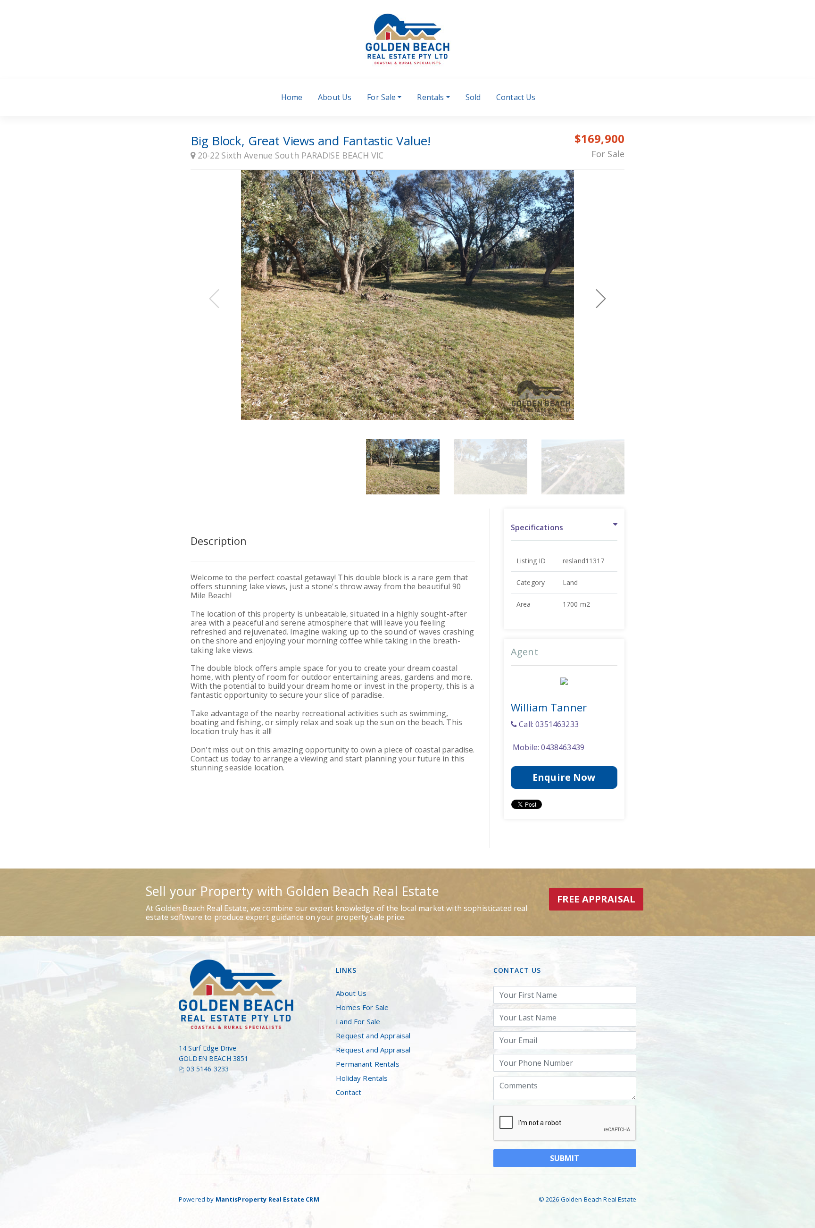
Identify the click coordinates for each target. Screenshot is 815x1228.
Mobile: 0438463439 (547, 747)
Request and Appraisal (373, 1035)
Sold (473, 97)
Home (292, 97)
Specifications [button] (537, 527)
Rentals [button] (430, 97)
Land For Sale (358, 1021)
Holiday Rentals (362, 1078)
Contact (348, 1092)
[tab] (564, 528)
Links (346, 970)
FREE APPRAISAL (596, 899)
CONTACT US (517, 970)
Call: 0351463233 (548, 724)
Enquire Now (564, 777)
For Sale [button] (381, 97)
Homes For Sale (362, 1007)
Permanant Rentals (367, 1064)
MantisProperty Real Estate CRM (267, 1199)
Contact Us (515, 97)
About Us (334, 97)
